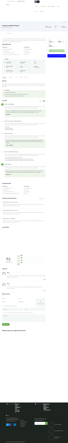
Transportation (22, 70)
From (6, 347)
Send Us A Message (61, 55)
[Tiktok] (35, 1)
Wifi (34, 62)
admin (8, 272)
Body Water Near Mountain (10, 365)
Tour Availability (23, 62)
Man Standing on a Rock (10, 343)
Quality (3, 298)
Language (36, 66)
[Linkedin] (15, 424)
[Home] (7, 4)
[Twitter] (7, 424)
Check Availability (57, 50)
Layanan (3, 301)
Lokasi (20, 298)
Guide (21, 66)
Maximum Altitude (9, 66)
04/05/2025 (10, 273)
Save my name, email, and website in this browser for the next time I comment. (18, 312)
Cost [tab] (16, 77)
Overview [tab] (4, 77)
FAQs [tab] (21, 77)
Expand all (41, 100)
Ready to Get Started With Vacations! (46, 407)
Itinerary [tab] (10, 77)
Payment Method (9, 70)
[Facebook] (10, 424)
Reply (44, 279)
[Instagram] (38, 1)
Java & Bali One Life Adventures (7, 388)
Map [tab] (26, 77)
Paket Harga (21, 301)
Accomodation (8, 62)
